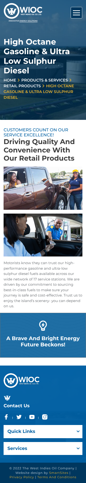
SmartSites (59, 473)
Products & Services (44, 80)
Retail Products (22, 86)
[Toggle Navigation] (76, 12)
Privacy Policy (22, 477)
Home (10, 80)
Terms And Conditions (56, 477)
